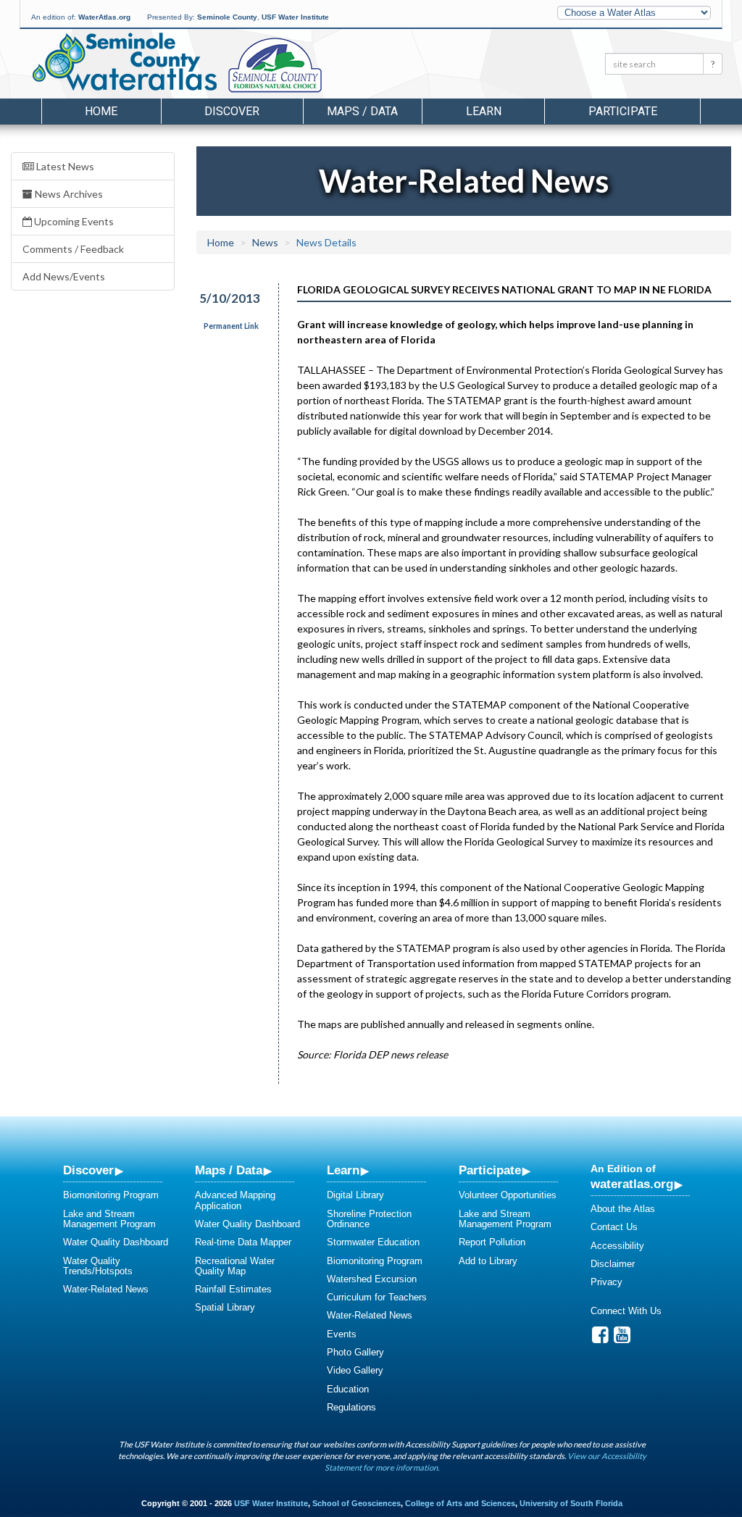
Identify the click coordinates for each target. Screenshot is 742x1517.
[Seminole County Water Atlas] (123, 61)
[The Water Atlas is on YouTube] (622, 1338)
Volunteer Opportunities (507, 1195)
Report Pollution (492, 1242)
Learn (343, 1170)
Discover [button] (231, 111)
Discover (88, 1170)
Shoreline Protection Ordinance (369, 1218)
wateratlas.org (632, 1184)
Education (348, 1389)
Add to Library (488, 1260)
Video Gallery (355, 1370)
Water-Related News (106, 1289)
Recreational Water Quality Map (235, 1265)
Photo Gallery (355, 1352)
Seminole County (227, 17)
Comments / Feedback (73, 249)
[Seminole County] (313, 66)
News (265, 242)
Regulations (351, 1407)
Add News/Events (63, 276)
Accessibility (617, 1245)
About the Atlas (623, 1208)
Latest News (64, 166)
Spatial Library (225, 1307)
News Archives (68, 194)
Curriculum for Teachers (377, 1297)
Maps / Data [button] (362, 111)
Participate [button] (622, 111)
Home (101, 111)
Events (342, 1334)
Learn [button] (483, 111)
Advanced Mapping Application (235, 1200)
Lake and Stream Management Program (109, 1218)
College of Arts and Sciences (460, 1503)
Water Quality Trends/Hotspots (98, 1265)
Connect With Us (626, 1310)
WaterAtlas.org (104, 17)
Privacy (606, 1281)
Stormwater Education (373, 1242)
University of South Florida (571, 1503)
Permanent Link (231, 326)
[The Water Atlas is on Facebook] (600, 1338)
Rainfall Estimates (233, 1289)
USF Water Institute (295, 17)
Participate (490, 1170)
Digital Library (355, 1195)
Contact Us (614, 1226)
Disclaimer (613, 1263)
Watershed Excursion (372, 1279)
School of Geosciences (356, 1503)
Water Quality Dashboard (115, 1242)
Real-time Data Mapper (243, 1242)
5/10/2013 (229, 298)
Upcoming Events (73, 221)
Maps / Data (228, 1170)
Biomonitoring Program (111, 1195)
